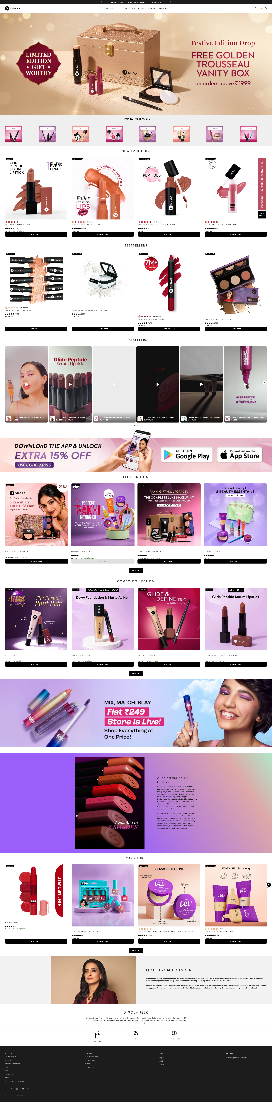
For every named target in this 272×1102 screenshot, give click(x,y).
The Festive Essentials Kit (16, 552)
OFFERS (7, 1078)
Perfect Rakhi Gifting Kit (82, 552)
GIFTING (141, 8)
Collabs (88, 1064)
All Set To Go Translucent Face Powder (89, 310)
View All (136, 570)
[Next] (264, 382)
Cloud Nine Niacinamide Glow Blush (221, 225)
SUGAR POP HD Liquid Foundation (219, 932)
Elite (6, 1067)
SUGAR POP (151, 8)
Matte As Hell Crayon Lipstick (151, 319)
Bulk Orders (89, 1053)
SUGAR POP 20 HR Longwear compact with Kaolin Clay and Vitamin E (168, 932)
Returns (8, 1060)
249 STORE (163, 8)
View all (136, 673)
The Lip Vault (10, 655)
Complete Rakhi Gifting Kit (149, 552)
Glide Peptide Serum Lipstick (17, 225)
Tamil (161, 1065)
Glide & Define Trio (146, 655)
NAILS (127, 8)
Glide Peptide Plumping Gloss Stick (87, 225)
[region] (136, 64)
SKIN (133, 8)
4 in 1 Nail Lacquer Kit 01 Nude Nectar (89, 932)
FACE (119, 8)
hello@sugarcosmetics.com (236, 1057)
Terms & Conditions (12, 1064)
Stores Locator (10, 1057)
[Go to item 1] (136, 450)
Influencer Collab (91, 1057)
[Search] (256, 8)
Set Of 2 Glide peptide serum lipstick (221, 655)
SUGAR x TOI (89, 1067)
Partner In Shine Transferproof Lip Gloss (156, 225)
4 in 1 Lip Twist (11, 923)
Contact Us (9, 1074)
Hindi (161, 1061)
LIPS (106, 8)
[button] (10, 229)
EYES (112, 8)
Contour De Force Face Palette (218, 319)
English (161, 1057)
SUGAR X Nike (90, 1060)
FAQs (7, 1071)
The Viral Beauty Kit (212, 552)
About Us (8, 1053)
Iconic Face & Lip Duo (81, 655)
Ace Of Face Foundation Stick (18, 310)
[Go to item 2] (136, 713)
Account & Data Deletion (14, 1081)
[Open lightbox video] (26, 384)
